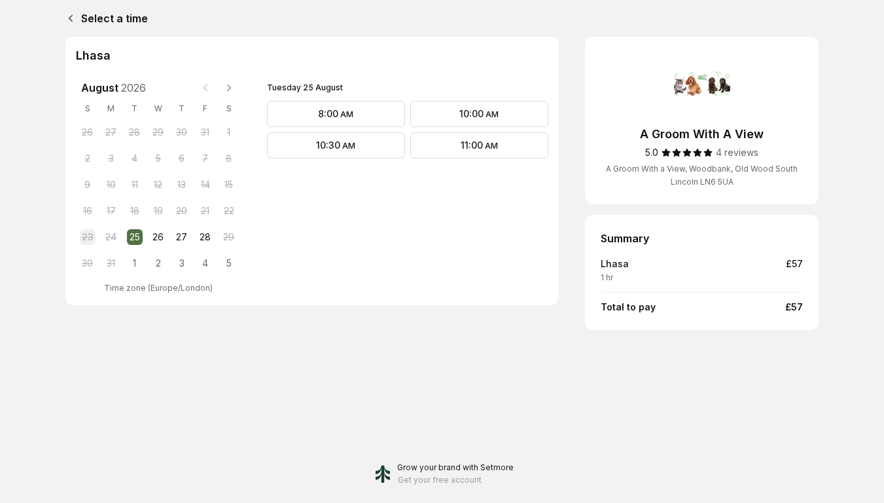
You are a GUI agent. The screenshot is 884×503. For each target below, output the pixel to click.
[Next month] (229, 87)
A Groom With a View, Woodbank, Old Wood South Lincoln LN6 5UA (702, 175)
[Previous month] (205, 87)
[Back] (68, 18)
